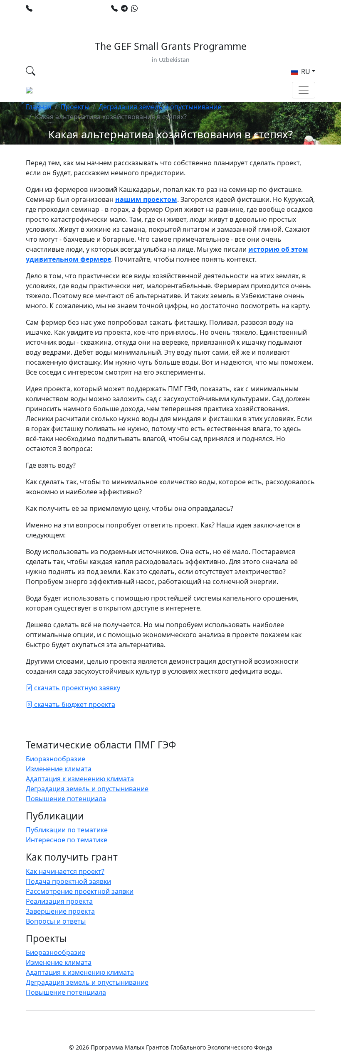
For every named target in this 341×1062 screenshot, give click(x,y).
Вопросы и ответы (56, 921)
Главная (39, 106)
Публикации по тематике (67, 829)
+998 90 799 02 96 (168, 8)
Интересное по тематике (66, 839)
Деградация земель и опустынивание (160, 106)
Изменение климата (58, 768)
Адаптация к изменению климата (80, 778)
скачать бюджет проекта (73, 704)
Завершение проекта (60, 911)
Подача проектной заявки (68, 881)
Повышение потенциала (66, 798)
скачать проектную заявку (76, 687)
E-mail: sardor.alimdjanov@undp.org (90, 18)
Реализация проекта (59, 901)
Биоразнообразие (55, 758)
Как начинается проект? (65, 871)
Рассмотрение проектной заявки (79, 891)
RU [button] (304, 71)
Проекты (75, 106)
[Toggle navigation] (303, 90)
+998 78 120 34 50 (63, 8)
